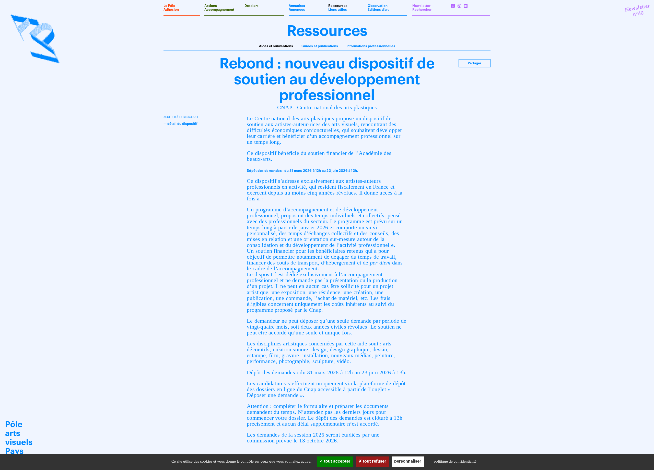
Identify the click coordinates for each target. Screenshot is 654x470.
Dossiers (251, 5)
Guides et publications (319, 46)
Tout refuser (374, 461)
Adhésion (171, 9)
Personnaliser (407, 461)
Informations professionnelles (370, 46)
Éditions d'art (378, 9)
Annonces (297, 9)
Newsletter (421, 5)
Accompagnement (219, 9)
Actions (210, 5)
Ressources (337, 5)
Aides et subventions (276, 46)
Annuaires (297, 5)
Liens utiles (337, 9)
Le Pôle (169, 5)
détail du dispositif (182, 123)
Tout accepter (337, 461)
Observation (378, 5)
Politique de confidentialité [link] (455, 461)
